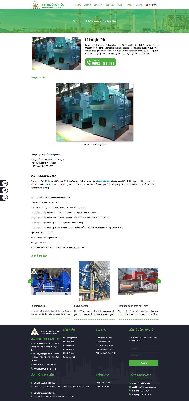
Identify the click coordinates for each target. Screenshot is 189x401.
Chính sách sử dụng (103, 386)
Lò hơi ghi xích (68, 341)
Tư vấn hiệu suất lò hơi (104, 345)
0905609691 (146, 394)
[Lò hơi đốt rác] (94, 281)
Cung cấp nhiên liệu (103, 341)
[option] (51, 291)
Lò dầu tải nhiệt (69, 356)
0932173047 (146, 390)
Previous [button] (30, 281)
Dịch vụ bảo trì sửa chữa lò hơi (107, 353)
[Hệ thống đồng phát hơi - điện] (138, 281)
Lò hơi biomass (68, 349)
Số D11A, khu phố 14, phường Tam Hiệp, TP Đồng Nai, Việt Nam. (45, 346)
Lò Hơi (47, 184)
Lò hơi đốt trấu (68, 353)
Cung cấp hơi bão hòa (104, 337)
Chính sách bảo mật (103, 382)
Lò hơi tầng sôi (38, 305)
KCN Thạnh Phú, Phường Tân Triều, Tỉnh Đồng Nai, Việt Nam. (45, 356)
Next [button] (158, 281)
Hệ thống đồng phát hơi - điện (133, 305)
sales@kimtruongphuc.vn (47, 364)
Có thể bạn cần (39, 255)
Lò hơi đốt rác (81, 305)
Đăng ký (143, 362)
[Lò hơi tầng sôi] (51, 281)
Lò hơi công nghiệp (70, 337)
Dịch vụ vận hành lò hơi (104, 349)
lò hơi (51, 154)
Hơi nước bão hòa (102, 180)
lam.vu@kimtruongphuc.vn (146, 387)
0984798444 (144, 383)
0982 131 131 (50, 368)
